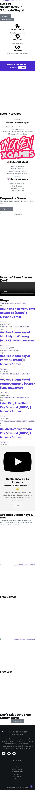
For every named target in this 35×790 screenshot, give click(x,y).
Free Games (8, 597)
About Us (17, 779)
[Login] (30, 3)
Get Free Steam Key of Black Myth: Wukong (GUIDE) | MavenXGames (17, 336)
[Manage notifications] (31, 786)
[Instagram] (14, 753)
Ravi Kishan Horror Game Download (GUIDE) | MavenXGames (17, 313)
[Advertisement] (17, 27)
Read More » (4, 322)
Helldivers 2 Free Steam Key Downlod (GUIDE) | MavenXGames (16, 433)
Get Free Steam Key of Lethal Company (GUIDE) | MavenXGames (17, 384)
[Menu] (26, 3)
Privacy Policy (17, 776)
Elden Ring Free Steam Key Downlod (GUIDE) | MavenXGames (15, 407)
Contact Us (17, 774)
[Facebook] (3, 753)
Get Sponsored (17, 772)
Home (18, 767)
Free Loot (6, 672)
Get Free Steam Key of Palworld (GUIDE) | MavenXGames (15, 360)
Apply (17, 505)
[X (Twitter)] (9, 753)
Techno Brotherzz (17, 769)
